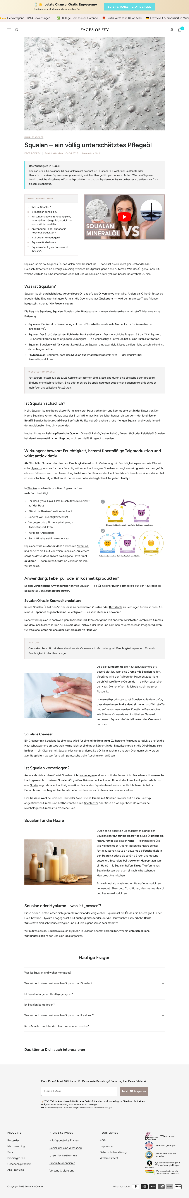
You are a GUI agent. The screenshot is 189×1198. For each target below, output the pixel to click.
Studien (32, 488)
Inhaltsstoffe (33, 137)
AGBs (103, 1140)
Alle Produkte (15, 1170)
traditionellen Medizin (42, 425)
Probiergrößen (16, 1158)
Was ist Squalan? (41, 207)
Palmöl (96, 433)
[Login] (171, 29)
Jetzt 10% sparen (133, 1091)
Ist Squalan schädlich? (44, 211)
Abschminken (96, 755)
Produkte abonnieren (62, 1163)
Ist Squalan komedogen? (46, 237)
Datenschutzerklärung (113, 1152)
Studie (34, 785)
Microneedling (16, 1146)
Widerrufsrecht (109, 1158)
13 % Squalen (152, 334)
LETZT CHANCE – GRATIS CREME (130, 7)
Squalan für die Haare (44, 242)
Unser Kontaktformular (63, 1155)
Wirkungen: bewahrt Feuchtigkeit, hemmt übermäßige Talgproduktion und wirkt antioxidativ (52, 220)
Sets (10, 1152)
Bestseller (13, 1140)
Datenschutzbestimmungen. (100, 1108)
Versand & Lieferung (61, 1170)
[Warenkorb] (180, 29)
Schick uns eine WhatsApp (65, 1148)
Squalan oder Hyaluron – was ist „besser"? (50, 249)
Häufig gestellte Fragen (63, 1140)
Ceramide (129, 681)
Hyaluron (36, 468)
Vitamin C (83, 546)
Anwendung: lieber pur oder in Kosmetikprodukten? (49, 230)
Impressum (107, 1146)
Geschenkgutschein (19, 1164)
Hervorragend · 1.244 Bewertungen (28, 18)
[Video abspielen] (124, 216)
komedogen (87, 775)
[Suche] (16, 29)
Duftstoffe (115, 607)
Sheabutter (91, 803)
